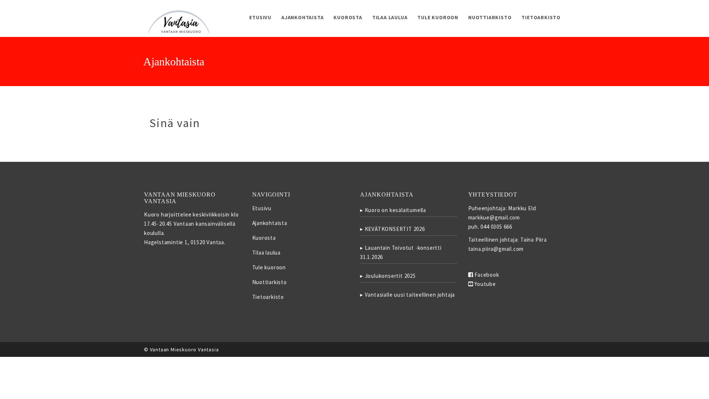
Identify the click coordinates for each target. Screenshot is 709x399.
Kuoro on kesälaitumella (395, 210)
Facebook (486, 274)
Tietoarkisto (541, 17)
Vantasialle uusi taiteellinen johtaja (410, 294)
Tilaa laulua (390, 17)
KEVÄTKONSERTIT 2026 (395, 228)
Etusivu (260, 17)
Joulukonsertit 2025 (390, 275)
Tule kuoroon (437, 17)
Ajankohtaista (302, 17)
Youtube (484, 283)
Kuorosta (347, 17)
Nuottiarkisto (489, 17)
